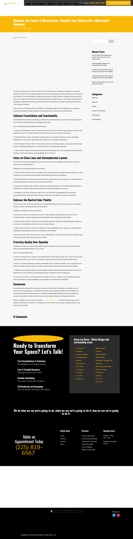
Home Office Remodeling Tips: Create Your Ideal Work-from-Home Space (102, 57)
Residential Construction (89, 441)
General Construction (88, 436)
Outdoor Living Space (98, 111)
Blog (60, 3)
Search (111, 41)
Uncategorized (96, 119)
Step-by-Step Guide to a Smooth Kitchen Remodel (102, 83)
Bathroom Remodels (88, 450)
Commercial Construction (89, 439)
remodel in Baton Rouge (50, 300)
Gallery (67, 3)
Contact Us (78, 3)
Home (28, 3)
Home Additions (87, 447)
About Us (52, 3)
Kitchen (94, 106)
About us (63, 439)
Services (63, 441)
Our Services (38, 3)
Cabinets (94, 102)
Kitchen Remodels (87, 444)
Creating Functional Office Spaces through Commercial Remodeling (102, 71)
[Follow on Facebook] (114, 515)
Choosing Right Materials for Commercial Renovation (101, 64)
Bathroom (95, 98)
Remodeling (27, 28)
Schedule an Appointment (118, 3)
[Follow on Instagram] (118, 515)
